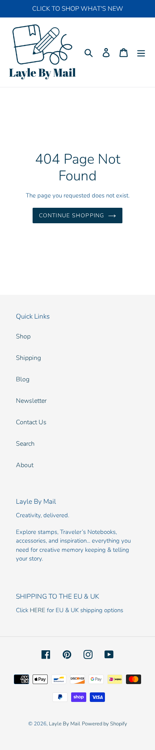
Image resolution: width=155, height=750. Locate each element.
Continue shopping (71, 215)
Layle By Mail (64, 723)
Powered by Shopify (104, 723)
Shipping (28, 358)
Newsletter (31, 400)
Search (25, 443)
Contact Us (31, 422)
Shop (23, 336)
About (24, 465)
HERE (37, 610)
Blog (22, 379)
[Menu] (141, 52)
